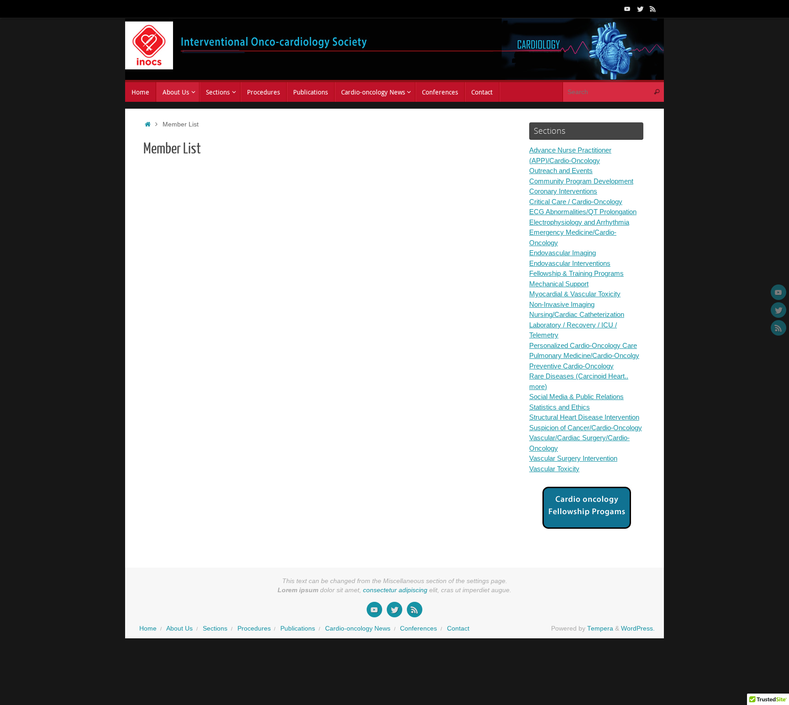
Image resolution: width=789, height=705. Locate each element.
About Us (179, 628)
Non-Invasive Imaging (561, 304)
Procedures (254, 628)
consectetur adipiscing (395, 590)
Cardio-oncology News (357, 628)
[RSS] (653, 8)
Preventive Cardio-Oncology (571, 366)
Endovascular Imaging (562, 253)
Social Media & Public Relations (576, 396)
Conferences (418, 628)
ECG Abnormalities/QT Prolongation (582, 212)
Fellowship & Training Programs (576, 273)
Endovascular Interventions (569, 263)
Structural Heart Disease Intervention (584, 417)
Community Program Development (581, 181)
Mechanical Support (559, 284)
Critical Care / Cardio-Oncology (575, 201)
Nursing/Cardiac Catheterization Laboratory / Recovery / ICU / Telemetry (576, 324)
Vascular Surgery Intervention (573, 458)
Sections (215, 628)
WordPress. (638, 628)
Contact (458, 628)
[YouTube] (627, 8)
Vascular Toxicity (554, 469)
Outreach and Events (561, 170)
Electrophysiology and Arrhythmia (579, 222)
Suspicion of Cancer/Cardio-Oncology (585, 427)
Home (148, 628)
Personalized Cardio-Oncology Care (583, 345)
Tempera (600, 628)
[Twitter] (640, 8)
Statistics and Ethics (559, 407)
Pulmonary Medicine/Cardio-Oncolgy (584, 355)
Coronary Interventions (563, 191)
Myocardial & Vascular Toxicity (575, 294)
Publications (297, 628)
